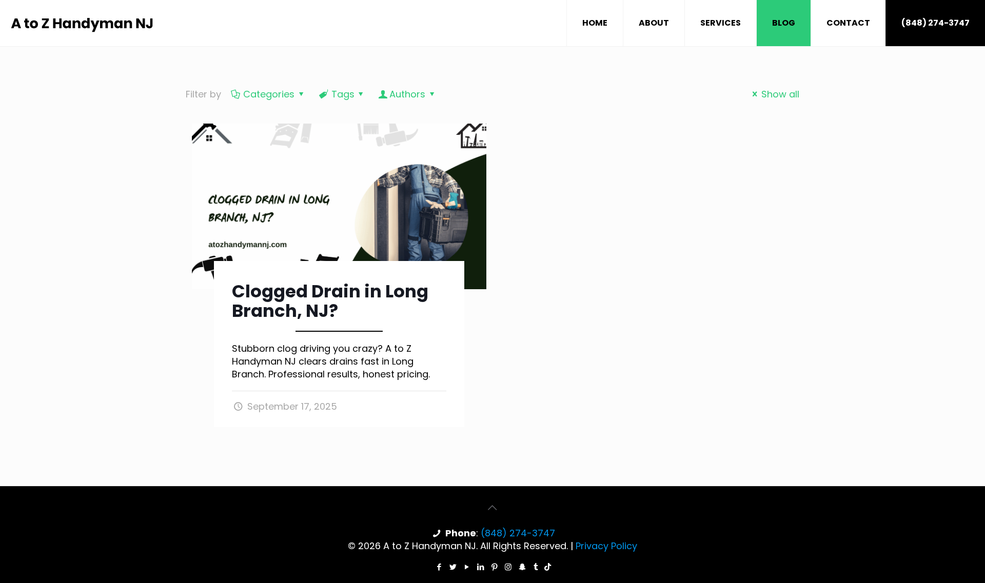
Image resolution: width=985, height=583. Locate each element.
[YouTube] (466, 566)
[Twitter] (452, 566)
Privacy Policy (606, 545)
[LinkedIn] (480, 566)
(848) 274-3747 (935, 23)
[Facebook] (439, 566)
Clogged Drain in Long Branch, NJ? (330, 301)
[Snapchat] (522, 566)
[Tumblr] (535, 566)
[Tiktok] (547, 566)
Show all (780, 94)
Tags (342, 94)
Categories (268, 94)
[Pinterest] (494, 566)
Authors (407, 94)
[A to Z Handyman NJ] (82, 23)
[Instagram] (508, 566)
